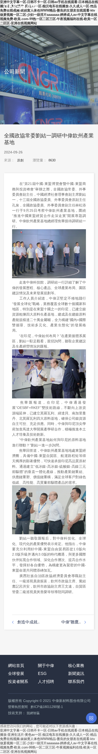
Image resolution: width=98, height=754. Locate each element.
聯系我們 (76, 681)
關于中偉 (46, 665)
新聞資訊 (76, 673)
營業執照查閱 (18, 707)
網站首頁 (16, 665)
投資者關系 (18, 681)
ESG (42, 673)
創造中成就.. (28, 622)
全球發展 (16, 673)
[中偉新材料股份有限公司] (19, 5)
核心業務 (76, 665)
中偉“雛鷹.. (71, 622)
